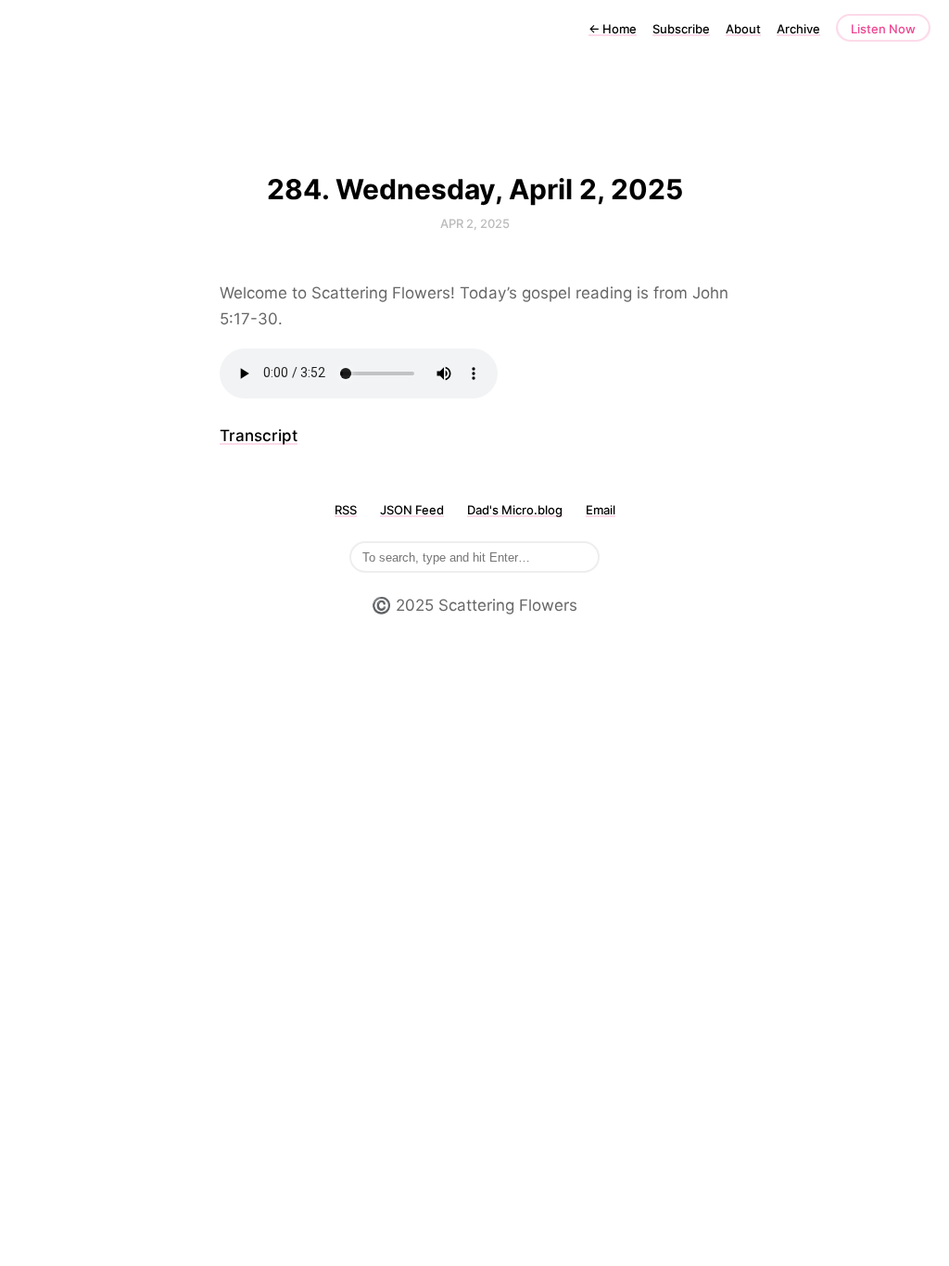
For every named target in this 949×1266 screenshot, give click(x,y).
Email (600, 509)
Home (612, 28)
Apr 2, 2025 (475, 223)
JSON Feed (412, 509)
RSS (346, 509)
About (743, 28)
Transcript (258, 435)
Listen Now (883, 28)
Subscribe (681, 28)
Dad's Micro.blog (515, 509)
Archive (798, 28)
